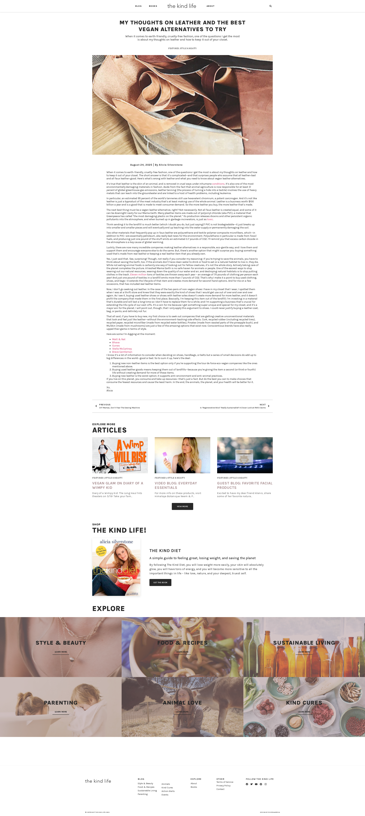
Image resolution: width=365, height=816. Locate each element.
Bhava (116, 342)
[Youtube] (256, 784)
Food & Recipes (146, 787)
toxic (210, 219)
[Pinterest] (261, 784)
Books (153, 6)
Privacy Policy (223, 785)
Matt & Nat (118, 339)
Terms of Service (224, 782)
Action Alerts (168, 791)
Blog (138, 6)
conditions (218, 183)
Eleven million (138, 274)
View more (182, 506)
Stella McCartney (122, 348)
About (211, 6)
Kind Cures (167, 787)
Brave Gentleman (122, 351)
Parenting (143, 794)
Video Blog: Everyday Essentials (176, 485)
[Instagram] (265, 784)
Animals (166, 784)
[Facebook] (247, 784)
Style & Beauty (188, 48)
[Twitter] (252, 784)
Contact (220, 789)
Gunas (116, 345)
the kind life (181, 6)
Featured (173, 48)
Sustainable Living (147, 790)
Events (165, 794)
